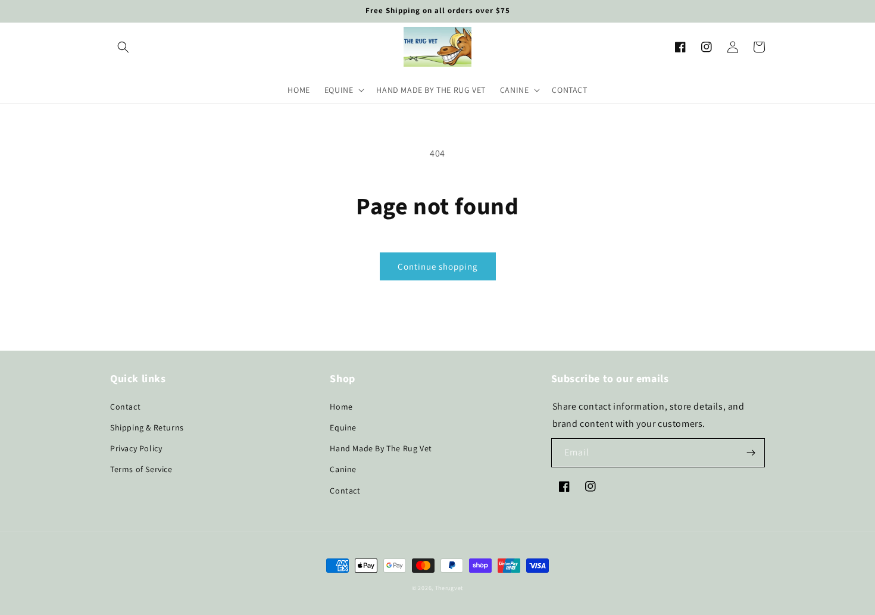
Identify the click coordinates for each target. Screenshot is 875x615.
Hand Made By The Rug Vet (381, 448)
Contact (125, 406)
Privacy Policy (136, 448)
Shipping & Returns (147, 427)
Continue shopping (438, 266)
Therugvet (449, 588)
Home (341, 406)
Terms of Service (141, 469)
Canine (343, 469)
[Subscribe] (751, 453)
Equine (343, 427)
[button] (123, 47)
